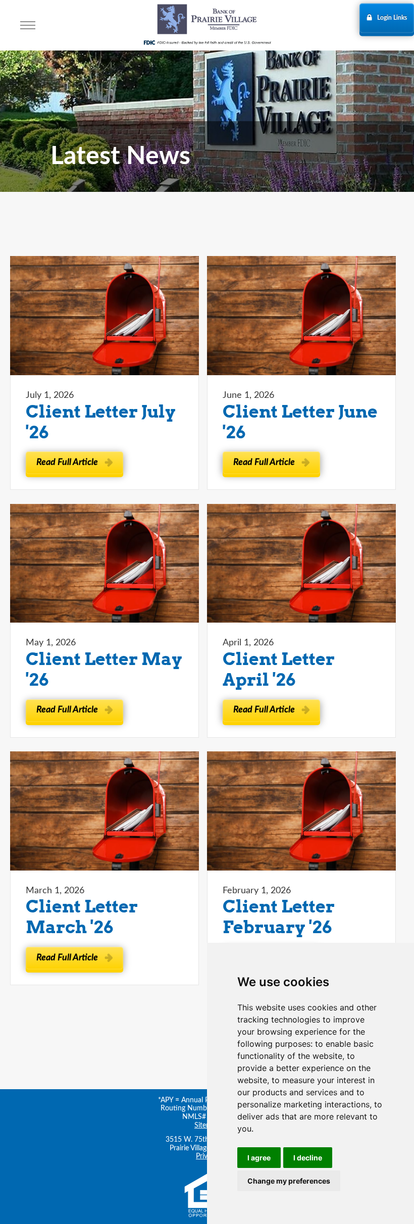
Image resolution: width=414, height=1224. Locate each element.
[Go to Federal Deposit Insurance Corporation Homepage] (207, 41)
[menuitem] (28, 25)
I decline (307, 1157)
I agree (259, 1157)
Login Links (392, 18)
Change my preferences (288, 1181)
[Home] (207, 20)
